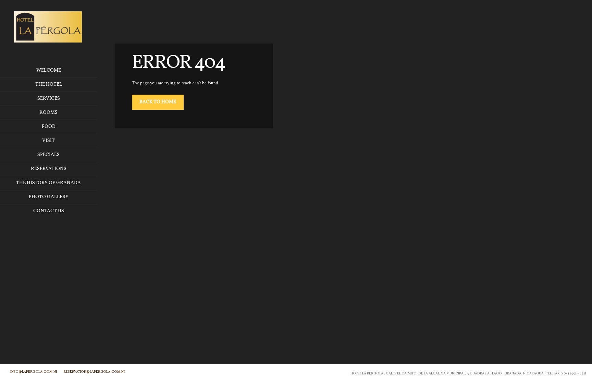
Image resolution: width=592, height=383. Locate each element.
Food (49, 126)
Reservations (48, 169)
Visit (48, 140)
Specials (48, 155)
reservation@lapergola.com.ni (94, 371)
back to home (157, 102)
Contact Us (48, 211)
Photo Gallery (49, 197)
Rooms (48, 112)
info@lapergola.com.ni (33, 371)
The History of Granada (48, 183)
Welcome (48, 70)
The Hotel (48, 84)
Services (48, 98)
